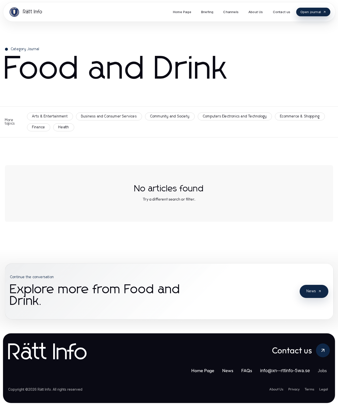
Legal (323, 389)
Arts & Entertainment (50, 116)
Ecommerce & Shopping (300, 116)
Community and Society (170, 116)
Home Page (202, 370)
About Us (276, 389)
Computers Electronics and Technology (235, 116)
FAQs (246, 370)
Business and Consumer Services (109, 116)
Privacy (294, 389)
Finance (38, 127)
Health (63, 127)
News (311, 291)
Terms (309, 389)
